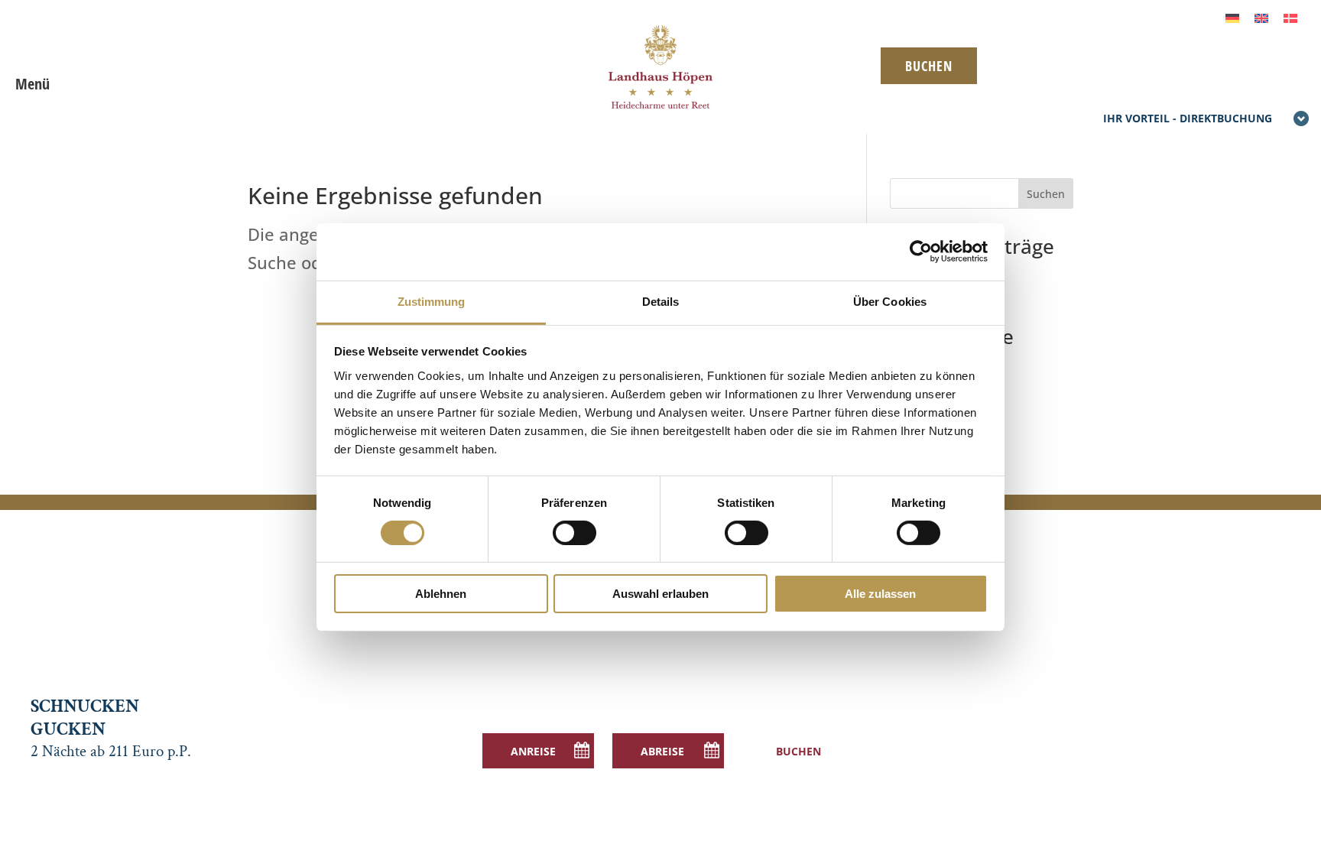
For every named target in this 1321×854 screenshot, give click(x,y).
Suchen (1046, 194)
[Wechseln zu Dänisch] (1290, 16)
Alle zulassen (880, 593)
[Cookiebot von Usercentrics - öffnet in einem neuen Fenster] (921, 251)
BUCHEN (929, 66)
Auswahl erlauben (660, 593)
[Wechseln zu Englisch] (1261, 16)
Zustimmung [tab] (432, 300)
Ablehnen (440, 593)
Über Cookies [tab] (890, 300)
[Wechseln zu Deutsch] (1232, 16)
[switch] (574, 533)
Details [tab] (661, 300)
